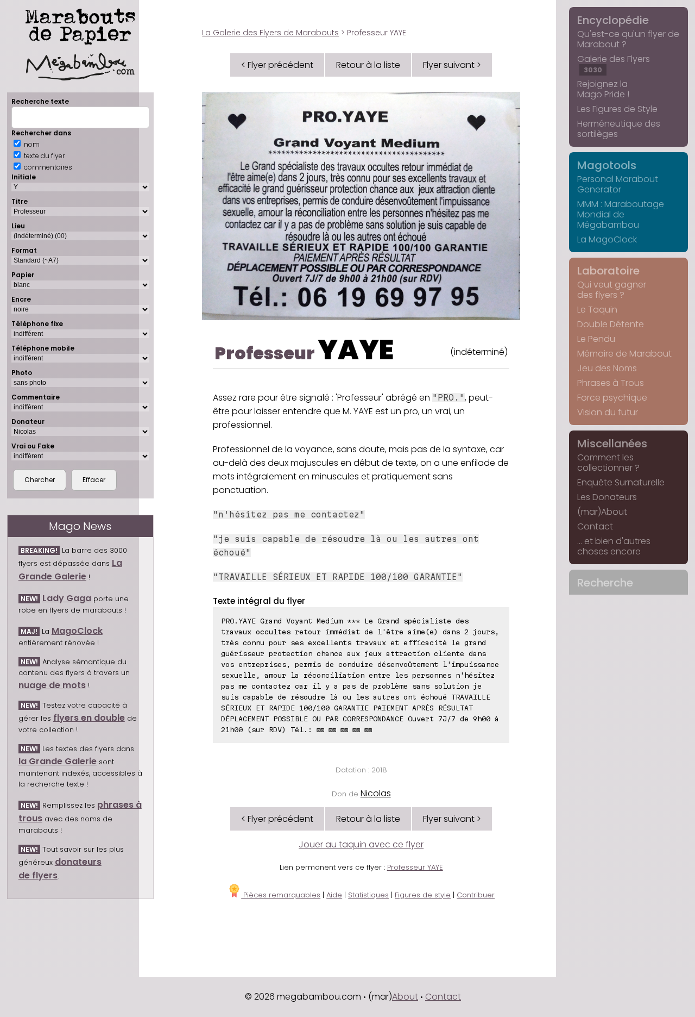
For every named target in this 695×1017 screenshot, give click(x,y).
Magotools (606, 165)
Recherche (605, 582)
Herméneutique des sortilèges (618, 128)
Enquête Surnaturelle (621, 482)
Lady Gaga (66, 598)
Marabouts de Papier (80, 24)
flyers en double (89, 718)
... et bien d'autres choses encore (613, 546)
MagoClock (77, 631)
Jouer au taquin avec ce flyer (361, 844)
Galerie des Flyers (613, 63)
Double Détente (610, 324)
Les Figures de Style (617, 109)
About (405, 996)
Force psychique (612, 397)
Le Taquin (597, 309)
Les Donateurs (607, 497)
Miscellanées (612, 443)
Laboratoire (608, 270)
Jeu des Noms (607, 368)
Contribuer (476, 895)
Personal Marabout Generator (617, 184)
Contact (595, 526)
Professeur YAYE (415, 867)
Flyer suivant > (452, 65)
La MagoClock (607, 239)
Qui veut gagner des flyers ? (611, 289)
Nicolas (376, 793)
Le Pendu (596, 339)
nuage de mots (52, 685)
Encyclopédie (613, 20)
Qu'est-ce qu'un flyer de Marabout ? (628, 39)
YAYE (356, 349)
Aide (334, 895)
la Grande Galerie (57, 761)
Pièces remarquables (280, 895)
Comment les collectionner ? (608, 462)
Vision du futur (607, 412)
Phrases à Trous (610, 383)
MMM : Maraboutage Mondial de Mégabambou (620, 214)
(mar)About (602, 512)
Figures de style (423, 895)
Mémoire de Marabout (624, 353)
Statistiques (368, 895)
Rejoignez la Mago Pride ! (603, 89)
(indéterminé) (479, 352)
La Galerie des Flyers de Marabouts (270, 32)
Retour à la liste (368, 65)
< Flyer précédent (277, 65)
